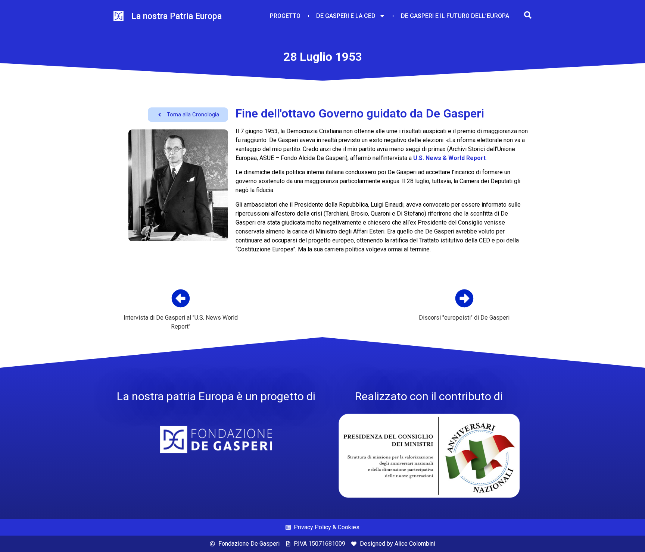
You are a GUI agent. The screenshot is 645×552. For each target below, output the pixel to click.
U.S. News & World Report (449, 157)
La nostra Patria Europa (176, 16)
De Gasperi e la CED (346, 15)
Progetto (285, 15)
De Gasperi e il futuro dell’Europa (455, 15)
